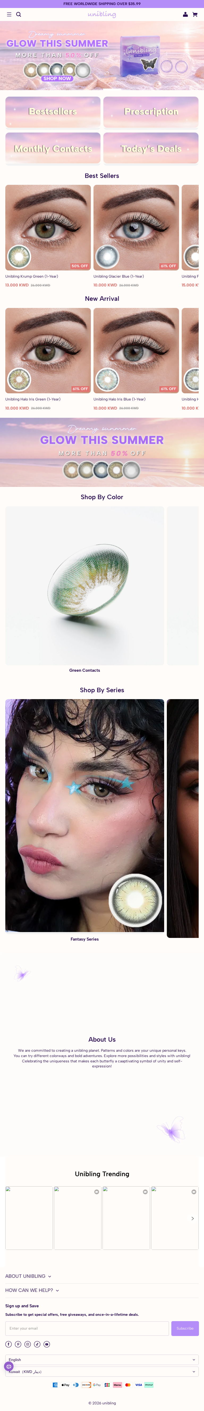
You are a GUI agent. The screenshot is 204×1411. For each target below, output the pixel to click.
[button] (9, 14)
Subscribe (185, 1328)
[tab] (85, 89)
